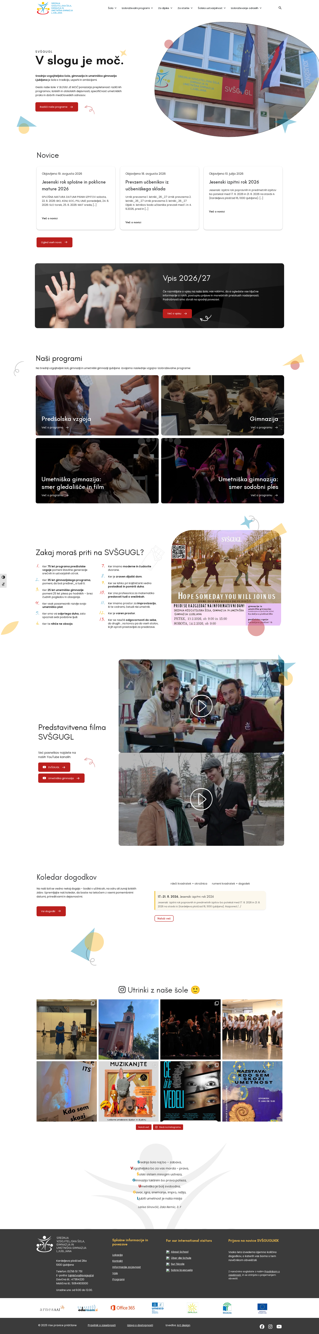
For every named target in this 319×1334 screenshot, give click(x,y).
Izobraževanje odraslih (244, 8)
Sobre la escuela (182, 1270)
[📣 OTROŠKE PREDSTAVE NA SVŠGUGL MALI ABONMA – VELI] (129, 1091)
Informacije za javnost (126, 1267)
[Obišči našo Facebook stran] (262, 1327)
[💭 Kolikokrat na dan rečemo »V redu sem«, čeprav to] (190, 1091)
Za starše (183, 8)
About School (179, 1252)
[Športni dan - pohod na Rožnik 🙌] (129, 1029)
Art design (183, 1325)
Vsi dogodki (48, 911)
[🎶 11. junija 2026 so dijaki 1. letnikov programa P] (252, 1029)
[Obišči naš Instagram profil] (270, 1327)
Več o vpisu (174, 313)
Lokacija (117, 1255)
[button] (280, 8)
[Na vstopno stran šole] (59, 8)
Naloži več (164, 918)
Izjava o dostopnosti (140, 1325)
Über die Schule (181, 1258)
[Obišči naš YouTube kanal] (279, 1327)
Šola (110, 8)
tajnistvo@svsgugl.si (81, 1275)
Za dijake (163, 8)
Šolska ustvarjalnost (210, 8)
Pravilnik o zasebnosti (102, 1325)
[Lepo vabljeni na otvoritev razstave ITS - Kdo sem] (252, 1091)
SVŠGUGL (53, 767)
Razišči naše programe (53, 107)
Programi (118, 1279)
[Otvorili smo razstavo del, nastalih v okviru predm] (67, 1091)
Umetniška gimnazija (61, 778)
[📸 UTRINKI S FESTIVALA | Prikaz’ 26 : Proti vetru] (190, 1029)
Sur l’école (177, 1264)
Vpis (115, 1273)
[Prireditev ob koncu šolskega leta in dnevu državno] (67, 1029)
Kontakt (117, 1261)
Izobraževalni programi (136, 8)
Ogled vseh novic (51, 242)
